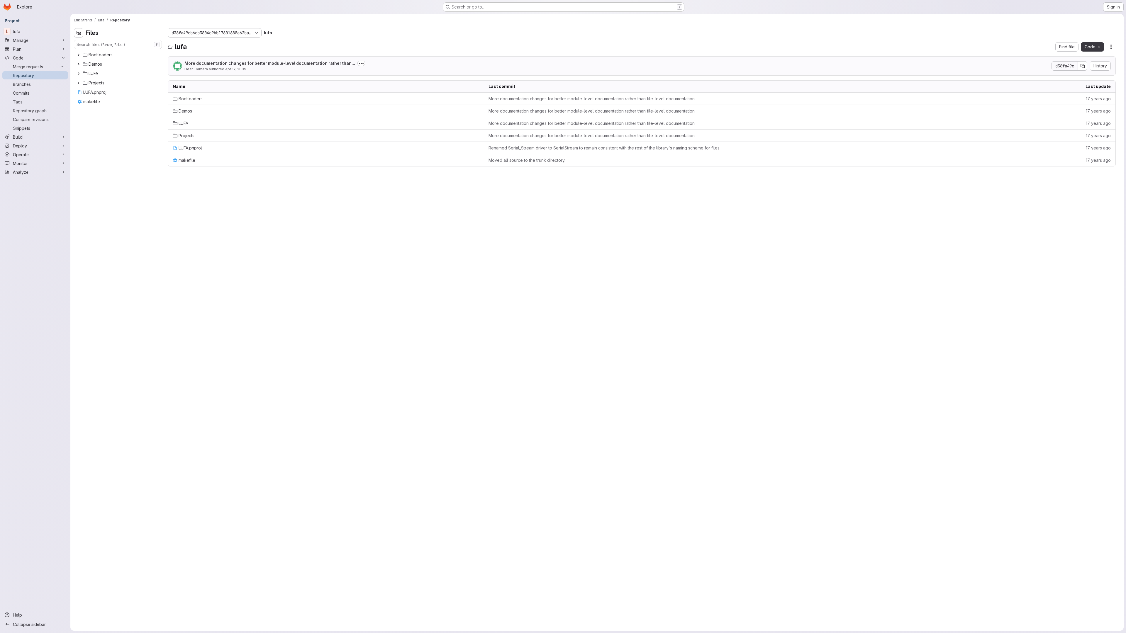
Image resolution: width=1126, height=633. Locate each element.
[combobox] (118, 44)
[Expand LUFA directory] (78, 73)
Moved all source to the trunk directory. (527, 160)
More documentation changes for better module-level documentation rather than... (269, 63)
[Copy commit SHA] (1082, 66)
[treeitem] (118, 54)
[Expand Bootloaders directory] (78, 54)
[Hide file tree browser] (78, 33)
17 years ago (1098, 98)
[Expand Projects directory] (78, 82)
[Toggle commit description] (361, 63)
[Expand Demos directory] (78, 64)
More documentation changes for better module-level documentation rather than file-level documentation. (592, 98)
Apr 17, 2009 (235, 69)
